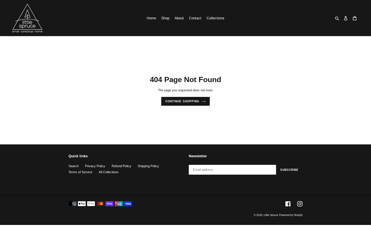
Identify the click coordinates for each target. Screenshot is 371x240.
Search (73, 166)
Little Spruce (271, 215)
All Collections (109, 172)
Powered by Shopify (291, 215)
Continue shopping (182, 101)
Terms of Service (80, 172)
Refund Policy (121, 166)
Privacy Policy (95, 166)
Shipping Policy (148, 166)
